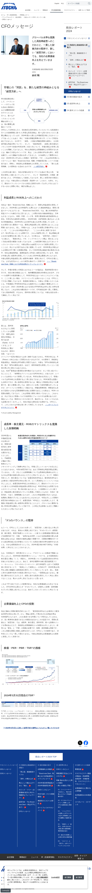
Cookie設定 (5, 890)
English (57, 3)
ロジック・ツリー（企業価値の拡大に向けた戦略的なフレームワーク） (77, 73)
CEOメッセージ (5, 769)
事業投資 (78, 769)
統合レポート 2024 (74, 29)
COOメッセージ (5, 773)
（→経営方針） (39, 166)
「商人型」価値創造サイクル (77, 54)
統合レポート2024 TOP (46, 757)
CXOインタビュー (62, 769)
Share (85, 746)
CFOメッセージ (74, 91)
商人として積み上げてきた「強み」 (77, 65)
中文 (62, 3)
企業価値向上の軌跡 (45, 769)
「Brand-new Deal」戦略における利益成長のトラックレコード (46, 776)
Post (80, 746)
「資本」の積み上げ (76, 60)
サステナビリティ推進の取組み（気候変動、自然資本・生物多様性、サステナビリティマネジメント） (83, 778)
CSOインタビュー (44, 790)
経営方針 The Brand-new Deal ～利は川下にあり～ (78, 83)
